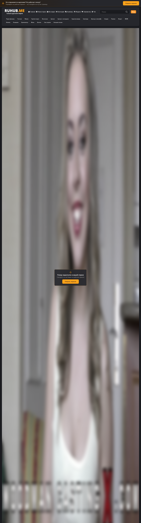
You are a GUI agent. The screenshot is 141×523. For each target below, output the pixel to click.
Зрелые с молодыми (63, 19)
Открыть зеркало (131, 3)
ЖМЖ (126, 19)
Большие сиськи (58, 22)
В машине (15, 22)
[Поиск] (127, 12)
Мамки (26, 19)
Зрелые (53, 19)
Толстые (19, 19)
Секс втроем (47, 22)
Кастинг (39, 22)
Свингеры (85, 19)
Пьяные (113, 19)
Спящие (106, 19)
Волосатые (45, 19)
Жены (32, 22)
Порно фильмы (10, 19)
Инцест (120, 19)
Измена (8, 22)
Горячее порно (35, 19)
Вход (133, 12)
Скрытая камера (76, 19)
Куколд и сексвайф (96, 19)
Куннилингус (24, 22)
